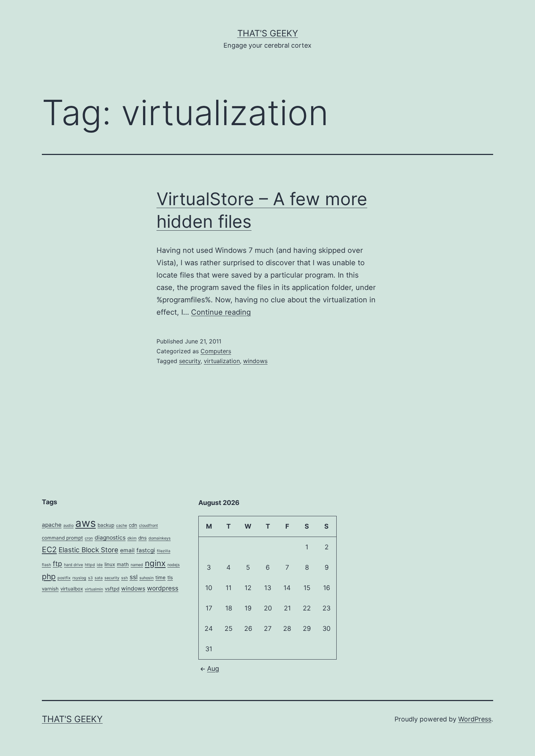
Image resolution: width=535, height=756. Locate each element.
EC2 (49, 549)
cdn (133, 525)
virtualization (222, 361)
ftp (57, 564)
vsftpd (112, 589)
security (190, 361)
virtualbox (71, 589)
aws (85, 523)
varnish (50, 589)
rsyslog (79, 578)
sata (99, 578)
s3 (90, 578)
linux (109, 564)
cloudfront (148, 525)
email (127, 550)
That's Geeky (267, 33)
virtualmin (94, 589)
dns (142, 538)
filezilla (163, 551)
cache (121, 525)
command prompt (62, 538)
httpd (90, 564)
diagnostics (110, 537)
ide (100, 564)
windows (255, 361)
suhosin (146, 578)
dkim (131, 538)
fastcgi (145, 550)
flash (46, 564)
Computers (216, 351)
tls (170, 577)
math (123, 564)
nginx (155, 563)
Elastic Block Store (88, 550)
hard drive (73, 564)
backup (106, 525)
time (160, 577)
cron (89, 538)
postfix (64, 578)
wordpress (162, 588)
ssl (134, 577)
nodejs (173, 564)
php (49, 576)
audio (68, 525)
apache (52, 524)
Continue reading (221, 312)
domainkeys (159, 538)
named (137, 564)
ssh (124, 578)
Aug (213, 668)
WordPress (474, 719)
